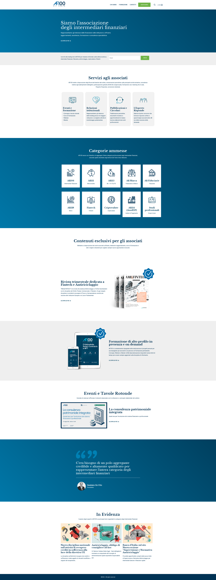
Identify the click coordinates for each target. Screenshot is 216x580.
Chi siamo (113, 4)
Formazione (123, 4)
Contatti (133, 4)
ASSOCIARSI (144, 4)
